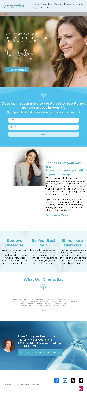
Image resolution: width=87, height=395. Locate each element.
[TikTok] (81, 380)
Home (36, 4)
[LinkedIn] (65, 380)
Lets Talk (43, 7)
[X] (73, 380)
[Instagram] (81, 389)
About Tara (46, 4)
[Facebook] (57, 380)
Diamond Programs (64, 4)
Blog (35, 7)
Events (79, 4)
